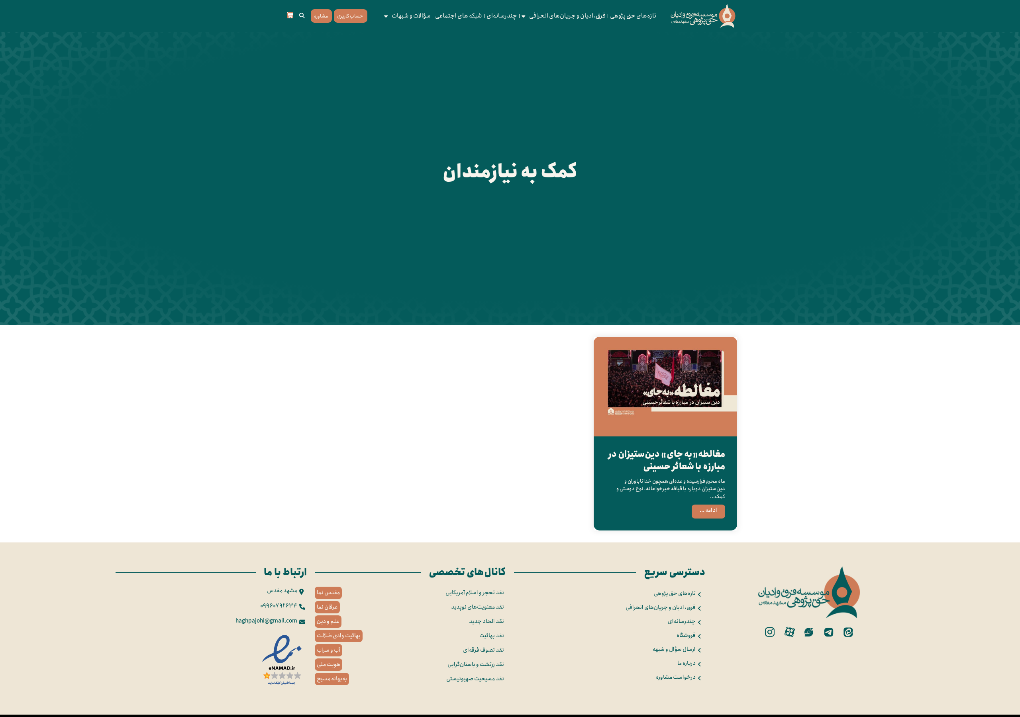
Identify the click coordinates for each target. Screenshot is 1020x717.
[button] (302, 16)
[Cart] (290, 15)
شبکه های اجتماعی (458, 16)
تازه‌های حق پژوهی (633, 16)
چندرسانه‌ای (501, 16)
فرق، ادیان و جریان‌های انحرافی (567, 16)
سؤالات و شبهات (411, 16)
